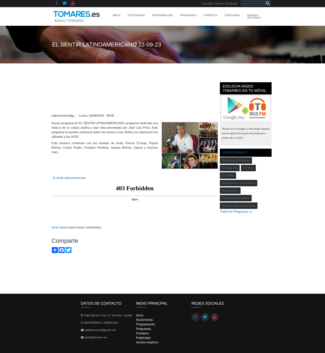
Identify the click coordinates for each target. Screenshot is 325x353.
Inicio (116, 15)
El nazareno (230, 190)
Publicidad (232, 15)
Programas (188, 15)
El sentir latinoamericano (69, 178)
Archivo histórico (254, 16)
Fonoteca (210, 15)
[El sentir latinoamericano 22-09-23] (190, 145)
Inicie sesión (60, 227)
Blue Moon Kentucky (236, 160)
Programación (162, 15)
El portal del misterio (235, 198)
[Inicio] (76, 16)
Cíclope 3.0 (229, 168)
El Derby (228, 175)
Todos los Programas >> (236, 211)
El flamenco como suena (238, 183)
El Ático (248, 168)
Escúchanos (136, 15)
